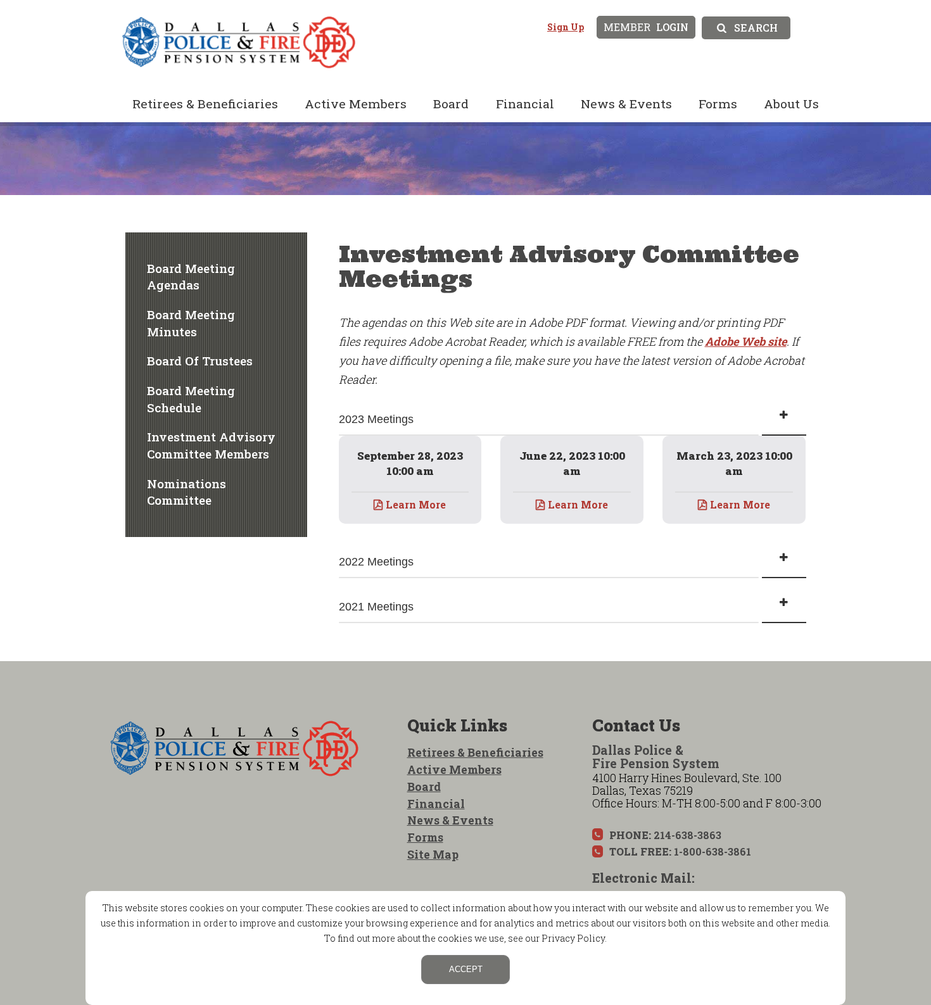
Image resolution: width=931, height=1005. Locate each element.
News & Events (626, 103)
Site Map (433, 854)
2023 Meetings (376, 419)
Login (646, 27)
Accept (466, 969)
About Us (791, 103)
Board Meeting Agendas (191, 276)
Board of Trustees (200, 361)
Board (451, 103)
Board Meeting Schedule (191, 398)
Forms (718, 103)
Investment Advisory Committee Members (211, 445)
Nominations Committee (186, 492)
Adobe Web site (746, 341)
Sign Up (565, 27)
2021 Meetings (376, 606)
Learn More (416, 504)
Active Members (356, 103)
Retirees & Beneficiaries (205, 103)
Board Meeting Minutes (191, 323)
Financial (525, 103)
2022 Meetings (376, 561)
